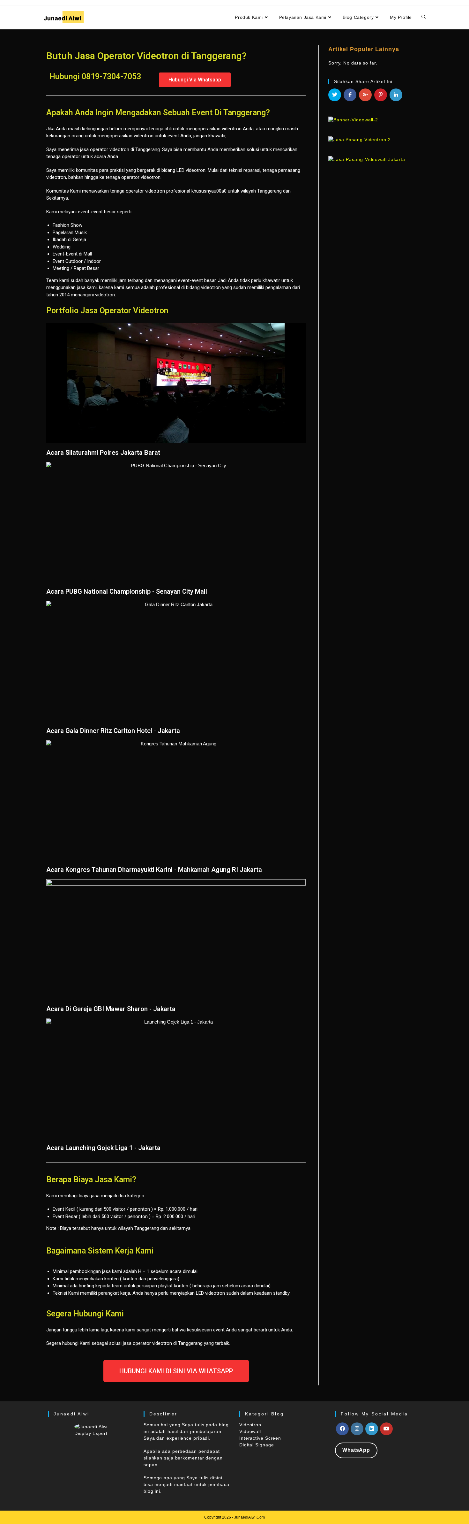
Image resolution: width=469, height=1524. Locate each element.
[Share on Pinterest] (380, 94)
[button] (195, 79)
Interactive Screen (260, 1438)
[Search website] (424, 17)
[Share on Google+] (365, 94)
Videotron (250, 1424)
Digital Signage (256, 1444)
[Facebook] (342, 1428)
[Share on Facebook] (350, 94)
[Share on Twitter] (334, 94)
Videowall (250, 1431)
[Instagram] (357, 1428)
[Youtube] (386, 1428)
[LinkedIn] (371, 1428)
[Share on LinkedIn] (396, 94)
